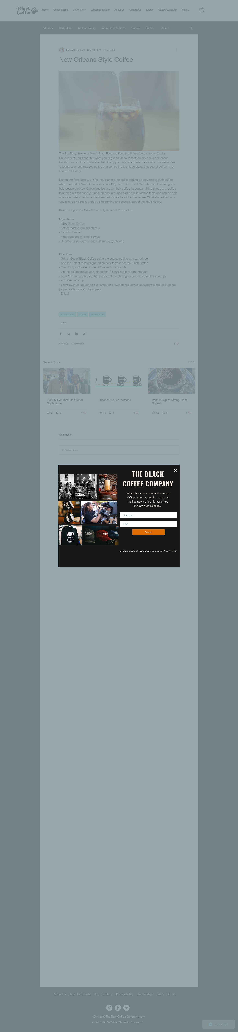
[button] (175, 470)
